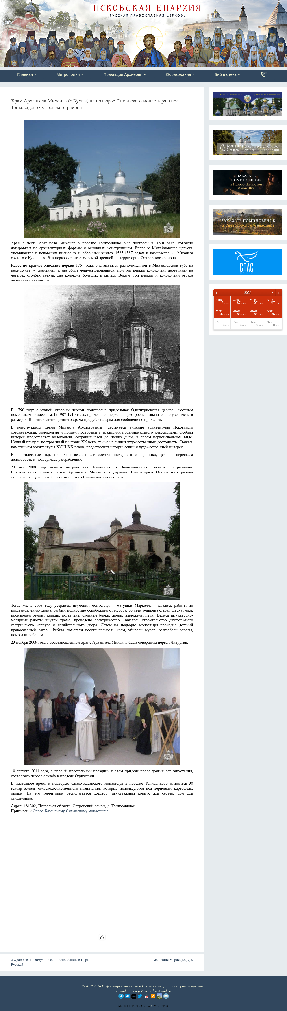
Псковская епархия (63, 3)
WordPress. (161, 1006)
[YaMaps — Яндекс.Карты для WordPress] (102, 937)
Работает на (126, 1006)
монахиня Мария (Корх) (173, 959)
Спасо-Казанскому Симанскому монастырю (70, 810)
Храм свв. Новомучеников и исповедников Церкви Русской (52, 962)
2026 (247, 292)
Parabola (142, 1006)
